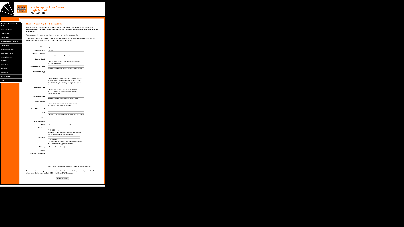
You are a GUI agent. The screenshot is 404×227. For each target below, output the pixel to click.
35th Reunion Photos (7, 49)
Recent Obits (5, 37)
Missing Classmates (7, 57)
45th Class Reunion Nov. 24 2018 (9, 25)
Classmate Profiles (7, 30)
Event (3, 80)
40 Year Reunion (6, 76)
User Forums (5, 45)
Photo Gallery (5, 33)
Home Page (4, 72)
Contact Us (4, 65)
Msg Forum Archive (7, 53)
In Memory (4, 68)
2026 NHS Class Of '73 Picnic (10, 41)
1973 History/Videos (7, 61)
